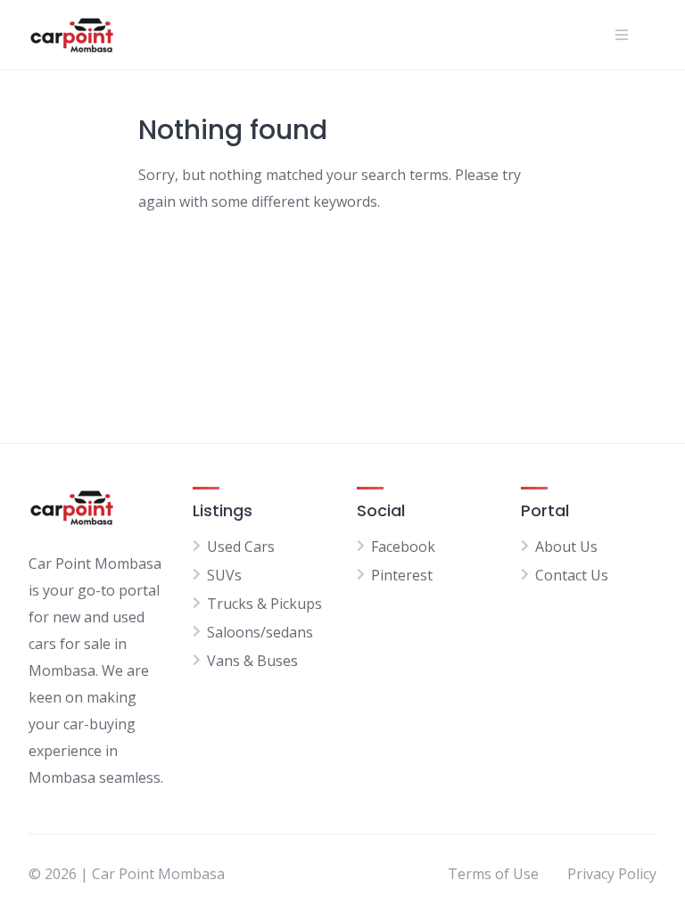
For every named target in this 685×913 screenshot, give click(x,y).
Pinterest (402, 575)
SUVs (224, 575)
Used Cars (241, 546)
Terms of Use (493, 874)
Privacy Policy (611, 874)
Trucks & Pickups (264, 603)
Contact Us (571, 575)
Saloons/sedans (260, 632)
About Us (566, 546)
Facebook (403, 546)
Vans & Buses (252, 660)
